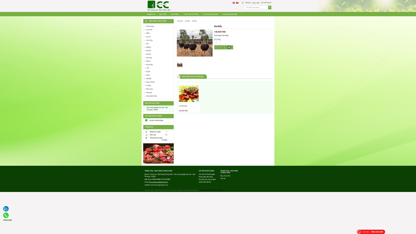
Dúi (147, 44)
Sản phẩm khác (151, 96)
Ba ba (148, 61)
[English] (234, 2)
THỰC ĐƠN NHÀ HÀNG (229, 14)
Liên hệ (222, 178)
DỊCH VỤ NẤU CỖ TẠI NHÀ (155, 19)
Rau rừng (149, 89)
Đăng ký (247, 2)
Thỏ (147, 68)
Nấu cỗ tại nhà (225, 176)
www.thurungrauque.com (159, 185)
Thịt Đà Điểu (183, 106)
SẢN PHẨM (174, 14)
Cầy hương (150, 26)
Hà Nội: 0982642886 (156, 120)
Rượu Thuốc (150, 82)
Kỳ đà (148, 71)
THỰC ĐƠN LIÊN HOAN (210, 14)
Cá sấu (148, 85)
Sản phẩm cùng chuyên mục (193, 76)
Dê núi (148, 37)
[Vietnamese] (237, 2)
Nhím (148, 33)
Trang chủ (180, 21)
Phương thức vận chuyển (207, 179)
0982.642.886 (372, 232)
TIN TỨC (171, 19)
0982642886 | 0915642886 (161, 179)
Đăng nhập (255, 3)
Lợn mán (149, 30)
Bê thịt (148, 50)
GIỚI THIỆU (163, 14)
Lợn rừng (149, 40)
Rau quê (149, 92)
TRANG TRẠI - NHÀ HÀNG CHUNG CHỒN (158, 171)
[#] (158, 153)
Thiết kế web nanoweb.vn (191, 190)
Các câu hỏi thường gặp (207, 174)
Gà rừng (149, 57)
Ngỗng (148, 47)
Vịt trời (148, 54)
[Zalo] (6, 208)
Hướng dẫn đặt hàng (206, 177)
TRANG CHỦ (151, 14)
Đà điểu (148, 78)
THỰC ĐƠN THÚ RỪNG (191, 14)
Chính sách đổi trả (205, 182)
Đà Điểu (194, 21)
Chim (148, 75)
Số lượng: (217, 39)
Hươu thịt (149, 64)
